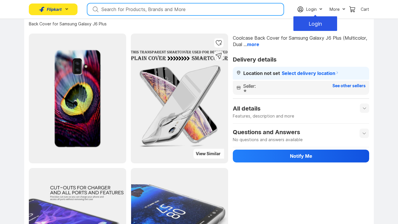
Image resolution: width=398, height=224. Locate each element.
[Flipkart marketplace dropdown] (50, 9)
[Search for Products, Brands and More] (95, 9)
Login (315, 24)
